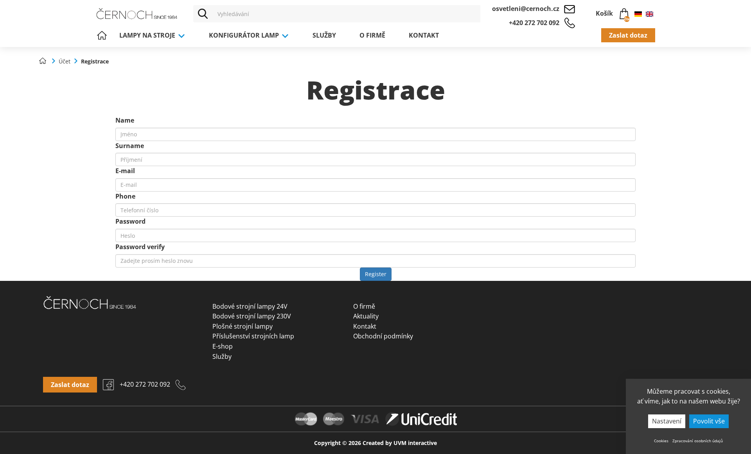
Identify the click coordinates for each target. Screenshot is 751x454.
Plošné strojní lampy (242, 326)
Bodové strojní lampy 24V (249, 306)
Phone (125, 196)
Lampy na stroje (148, 35)
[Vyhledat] (203, 13)
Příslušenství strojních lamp (253, 336)
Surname (129, 145)
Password (130, 221)
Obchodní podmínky (383, 336)
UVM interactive (415, 443)
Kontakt (424, 35)
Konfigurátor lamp (244, 35)
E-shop (222, 346)
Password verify (140, 246)
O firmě (372, 35)
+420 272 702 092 (534, 22)
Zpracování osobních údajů (697, 440)
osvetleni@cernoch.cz (525, 8)
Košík (612, 15)
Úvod (102, 35)
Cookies (661, 440)
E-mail (125, 170)
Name (124, 120)
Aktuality (366, 316)
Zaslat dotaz (628, 35)
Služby (324, 35)
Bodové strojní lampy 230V (251, 316)
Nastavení (666, 421)
